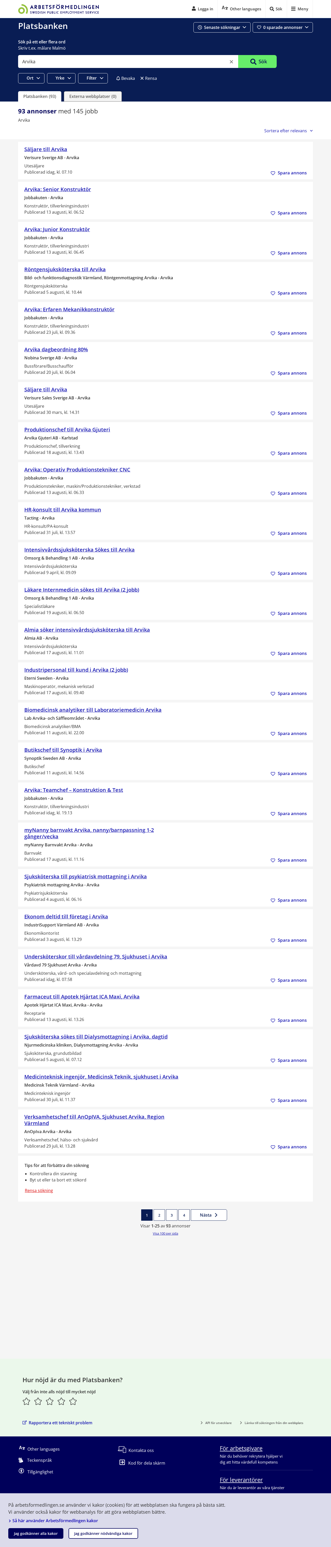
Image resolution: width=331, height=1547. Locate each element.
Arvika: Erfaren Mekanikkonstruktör (69, 309)
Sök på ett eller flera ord (41, 42)
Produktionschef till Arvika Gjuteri (67, 429)
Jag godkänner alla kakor (36, 1533)
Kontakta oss (141, 1450)
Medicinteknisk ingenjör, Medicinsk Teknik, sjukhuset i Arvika (101, 1076)
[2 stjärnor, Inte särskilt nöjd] (38, 1401)
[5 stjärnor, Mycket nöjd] (73, 1401)
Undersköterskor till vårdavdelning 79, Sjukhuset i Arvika (95, 956)
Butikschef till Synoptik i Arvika (63, 750)
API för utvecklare (218, 1423)
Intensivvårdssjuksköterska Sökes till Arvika (79, 549)
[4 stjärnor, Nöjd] (61, 1401)
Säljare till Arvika (45, 149)
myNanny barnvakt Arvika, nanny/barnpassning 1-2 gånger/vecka (89, 833)
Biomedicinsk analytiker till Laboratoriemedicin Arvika (93, 710)
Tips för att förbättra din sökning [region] (57, 1165)
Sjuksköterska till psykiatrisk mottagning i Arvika (85, 876)
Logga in (205, 8)
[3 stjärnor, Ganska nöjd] (50, 1401)
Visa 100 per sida (165, 1233)
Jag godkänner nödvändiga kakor (103, 1533)
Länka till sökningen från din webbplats (274, 1423)
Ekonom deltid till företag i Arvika (66, 916)
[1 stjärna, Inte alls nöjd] (26, 1401)
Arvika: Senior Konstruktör (57, 189)
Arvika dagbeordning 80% (56, 349)
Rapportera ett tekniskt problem (60, 1423)
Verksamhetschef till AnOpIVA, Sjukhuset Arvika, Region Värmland (94, 1119)
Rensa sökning (39, 1190)
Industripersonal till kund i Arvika (76, 670)
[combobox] (128, 61)
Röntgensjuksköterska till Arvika (65, 269)
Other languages (43, 1449)
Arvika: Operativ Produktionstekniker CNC (77, 469)
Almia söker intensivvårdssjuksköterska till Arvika (87, 629)
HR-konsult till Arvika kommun (62, 509)
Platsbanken (43, 25)
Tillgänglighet (40, 1472)
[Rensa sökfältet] (231, 62)
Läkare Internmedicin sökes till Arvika (81, 589)
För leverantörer (241, 1479)
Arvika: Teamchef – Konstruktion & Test (73, 790)
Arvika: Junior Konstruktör (57, 229)
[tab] (39, 96)
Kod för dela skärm (146, 1463)
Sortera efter (285, 131)
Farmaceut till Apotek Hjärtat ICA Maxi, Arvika (82, 996)
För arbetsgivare (241, 1448)
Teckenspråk (39, 1460)
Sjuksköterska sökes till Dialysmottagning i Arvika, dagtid (96, 1036)
